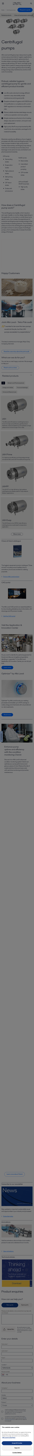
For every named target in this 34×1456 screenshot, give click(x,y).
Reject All (17, 1448)
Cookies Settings (17, 1452)
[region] (17, 1440)
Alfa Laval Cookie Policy (8, 1437)
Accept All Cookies (17, 1443)
